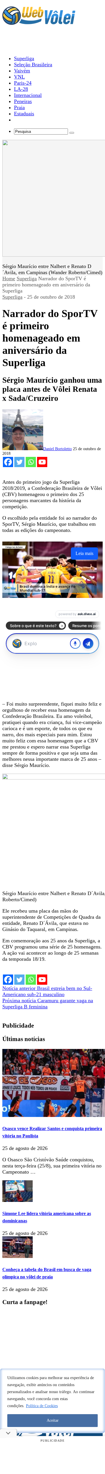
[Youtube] (42, 462)
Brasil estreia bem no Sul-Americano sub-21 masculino (47, 991)
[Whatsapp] (31, 462)
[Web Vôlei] (38, 22)
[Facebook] (8, 462)
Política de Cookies (42, 1406)
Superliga (27, 278)
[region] (52, 1400)
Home (8, 278)
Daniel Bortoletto (57, 449)
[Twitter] (19, 462)
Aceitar (53, 1420)
